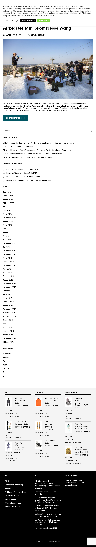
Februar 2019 (8, 262)
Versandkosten (13, 413)
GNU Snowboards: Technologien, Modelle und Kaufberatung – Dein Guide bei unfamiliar (39, 143)
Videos (5, 376)
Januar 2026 (8, 200)
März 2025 (7, 214)
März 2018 (7, 273)
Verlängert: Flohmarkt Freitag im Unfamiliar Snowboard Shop (27, 157)
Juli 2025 (6, 207)
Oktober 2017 (8, 291)
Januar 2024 (8, 221)
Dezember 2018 (9, 265)
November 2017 (9, 287)
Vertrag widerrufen (12, 499)
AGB (7, 481)
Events (6, 361)
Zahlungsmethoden (12, 507)
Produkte (7, 369)
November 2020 (9, 243)
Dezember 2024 (9, 218)
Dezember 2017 (9, 284)
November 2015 (9, 338)
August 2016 (8, 320)
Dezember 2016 (9, 309)
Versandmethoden (12, 496)
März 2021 (7, 240)
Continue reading (14, 118)
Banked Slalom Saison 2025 (46, 528)
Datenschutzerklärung (14, 485)
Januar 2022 (8, 232)
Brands (6, 358)
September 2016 (9, 317)
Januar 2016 (8, 335)
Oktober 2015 (8, 342)
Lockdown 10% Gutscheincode (27, 177)
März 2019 (7, 258)
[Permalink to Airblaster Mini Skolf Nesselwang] (48, 69)
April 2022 (7, 229)
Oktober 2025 (8, 203)
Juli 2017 (6, 294)
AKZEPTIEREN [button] (28, 20)
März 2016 (7, 327)
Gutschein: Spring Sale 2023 (26, 169)
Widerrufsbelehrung (13, 503)
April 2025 (7, 210)
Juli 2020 (6, 247)
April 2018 (7, 269)
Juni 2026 (7, 192)
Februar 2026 (8, 196)
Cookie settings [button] (11, 20)
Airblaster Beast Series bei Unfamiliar (18, 147)
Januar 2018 (8, 280)
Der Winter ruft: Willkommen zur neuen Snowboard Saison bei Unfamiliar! (48, 522)
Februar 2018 (8, 276)
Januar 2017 (8, 306)
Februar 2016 (8, 331)
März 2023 (7, 225)
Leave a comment (38, 35)
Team (5, 372)
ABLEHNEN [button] (44, 20)
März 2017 (7, 298)
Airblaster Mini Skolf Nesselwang (37, 28)
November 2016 (9, 313)
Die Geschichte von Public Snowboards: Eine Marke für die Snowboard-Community (37, 150)
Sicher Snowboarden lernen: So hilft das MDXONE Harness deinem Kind (32, 154)
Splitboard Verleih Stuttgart (16, 492)
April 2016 (7, 324)
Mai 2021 (6, 236)
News (5, 365)
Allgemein (7, 354)
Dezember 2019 (9, 251)
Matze (8, 35)
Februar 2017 (8, 302)
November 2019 (9, 254)
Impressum (9, 489)
